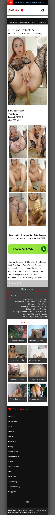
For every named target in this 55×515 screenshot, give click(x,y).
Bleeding (24, 306)
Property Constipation (38, 316)
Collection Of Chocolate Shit (35, 299)
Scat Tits (21, 314)
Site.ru (13, 10)
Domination (13, 416)
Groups (11, 446)
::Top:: (27, 502)
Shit (9, 471)
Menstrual (32, 304)
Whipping (12, 491)
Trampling (12, 481)
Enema (11, 431)
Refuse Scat (42, 301)
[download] (28, 249)
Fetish (10, 436)
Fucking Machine (20, 311)
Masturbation (13, 466)
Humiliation (13, 451)
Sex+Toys (12, 476)
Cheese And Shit (40, 309)
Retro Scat (19, 301)
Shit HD (14, 295)
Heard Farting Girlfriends (37, 314)
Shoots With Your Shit (38, 311)
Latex (10, 461)
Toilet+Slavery (14, 486)
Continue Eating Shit (38, 306)
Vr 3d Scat (42, 304)
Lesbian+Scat (13, 456)
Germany (12, 441)
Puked (28, 309)
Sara (25, 316)
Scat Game (30, 301)
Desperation (13, 421)
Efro (10, 426)
